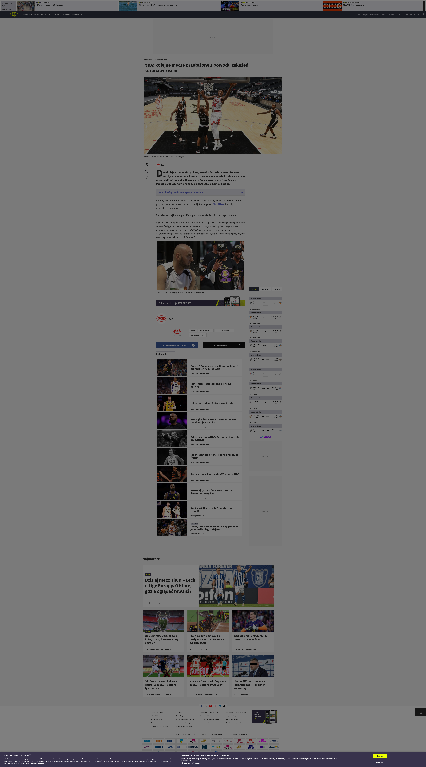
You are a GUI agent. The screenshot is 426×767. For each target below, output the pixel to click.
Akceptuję (380, 756)
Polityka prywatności (37, 763)
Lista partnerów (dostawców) (191, 763)
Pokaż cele (379, 762)
